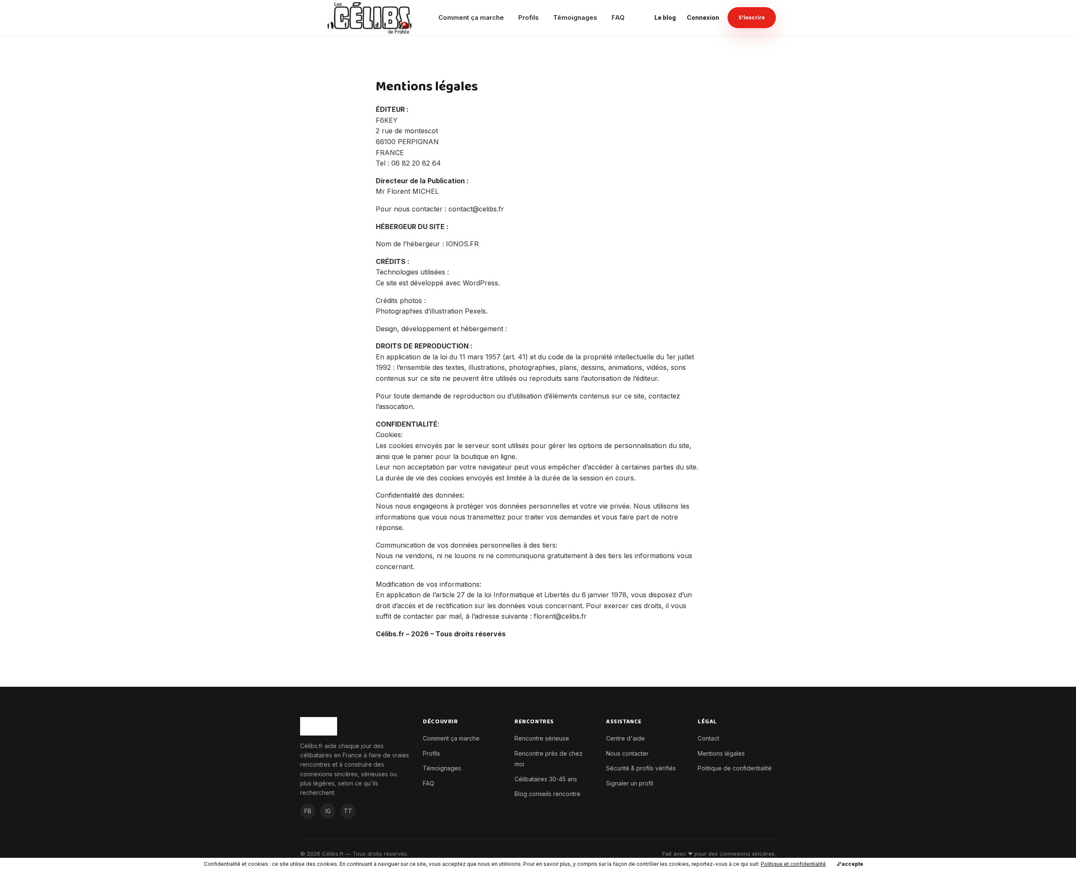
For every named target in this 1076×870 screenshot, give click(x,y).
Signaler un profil (629, 783)
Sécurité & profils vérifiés (641, 768)
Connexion (703, 17)
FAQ (618, 17)
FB (307, 811)
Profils (528, 17)
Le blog (665, 17)
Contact (708, 738)
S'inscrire (751, 17)
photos (411, 300)
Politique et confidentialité (793, 864)
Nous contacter (627, 753)
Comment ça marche (471, 17)
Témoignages (575, 17)
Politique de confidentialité (735, 768)
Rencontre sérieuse (541, 738)
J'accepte (849, 864)
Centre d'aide (625, 738)
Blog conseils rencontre (547, 793)
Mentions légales (721, 753)
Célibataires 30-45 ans (545, 779)
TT (348, 811)
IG (328, 811)
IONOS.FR (462, 244)
